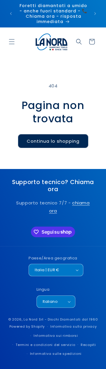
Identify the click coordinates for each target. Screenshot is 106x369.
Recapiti (88, 344)
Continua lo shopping (53, 141)
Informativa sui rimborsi (56, 335)
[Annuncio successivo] (95, 13)
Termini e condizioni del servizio (45, 344)
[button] (11, 41)
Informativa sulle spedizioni (56, 353)
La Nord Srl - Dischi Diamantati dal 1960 (61, 319)
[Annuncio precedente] (10, 13)
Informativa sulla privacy (73, 326)
